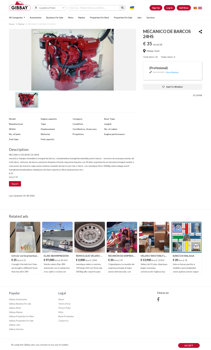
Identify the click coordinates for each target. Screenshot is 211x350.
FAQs (60, 312)
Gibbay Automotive (18, 299)
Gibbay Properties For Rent (21, 316)
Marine (81, 17)
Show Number (172, 72)
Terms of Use (64, 303)
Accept (188, 345)
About (61, 299)
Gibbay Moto (15, 308)
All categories (16, 17)
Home (11, 24)
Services (151, 17)
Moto (70, 17)
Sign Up (156, 7)
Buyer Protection (66, 316)
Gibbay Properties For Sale (21, 320)
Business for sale (54, 17)
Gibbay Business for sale (20, 303)
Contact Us (63, 320)
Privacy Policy (64, 308)
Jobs (139, 17)
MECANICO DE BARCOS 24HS (42, 24)
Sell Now (183, 7)
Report (15, 183)
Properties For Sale (123, 17)
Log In (170, 7)
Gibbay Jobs (14, 325)
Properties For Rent (99, 17)
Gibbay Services (16, 329)
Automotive (35, 17)
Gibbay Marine (15, 312)
